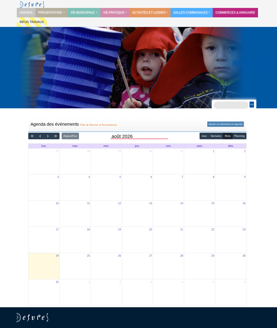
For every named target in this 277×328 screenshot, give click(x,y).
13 (150, 203)
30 (150, 151)
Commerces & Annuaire (235, 12)
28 (88, 151)
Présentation (50, 12)
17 (57, 229)
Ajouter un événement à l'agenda (226, 124)
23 (244, 229)
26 (119, 255)
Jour (204, 135)
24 (57, 255)
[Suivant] (48, 136)
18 (88, 229)
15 (212, 203)
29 (119, 151)
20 (150, 229)
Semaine (216, 135)
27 (57, 151)
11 (88, 203)
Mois (227, 135)
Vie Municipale (82, 12)
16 (244, 203)
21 (181, 229)
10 (57, 203)
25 (88, 255)
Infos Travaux (32, 22)
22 (212, 229)
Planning (239, 135)
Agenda (26, 12)
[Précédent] (40, 136)
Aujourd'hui (70, 135)
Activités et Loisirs (148, 12)
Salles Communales (190, 12)
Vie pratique (113, 12)
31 (181, 151)
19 (119, 229)
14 (181, 203)
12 (119, 203)
